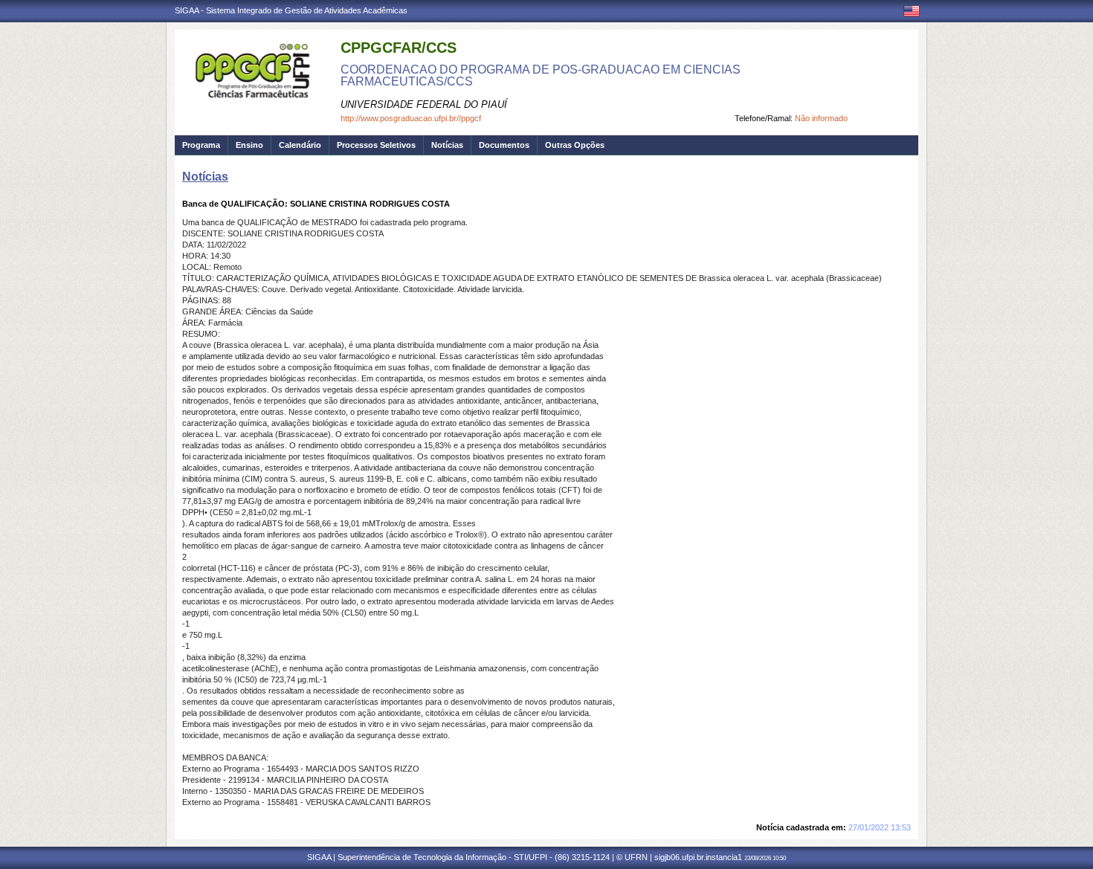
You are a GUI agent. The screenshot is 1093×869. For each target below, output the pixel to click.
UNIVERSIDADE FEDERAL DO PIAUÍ (424, 104)
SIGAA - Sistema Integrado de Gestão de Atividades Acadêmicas (291, 10)
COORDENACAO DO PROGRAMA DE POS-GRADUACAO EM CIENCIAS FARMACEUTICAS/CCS (541, 75)
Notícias (447, 144)
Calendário (300, 144)
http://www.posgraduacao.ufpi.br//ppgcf (411, 118)
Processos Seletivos (376, 144)
